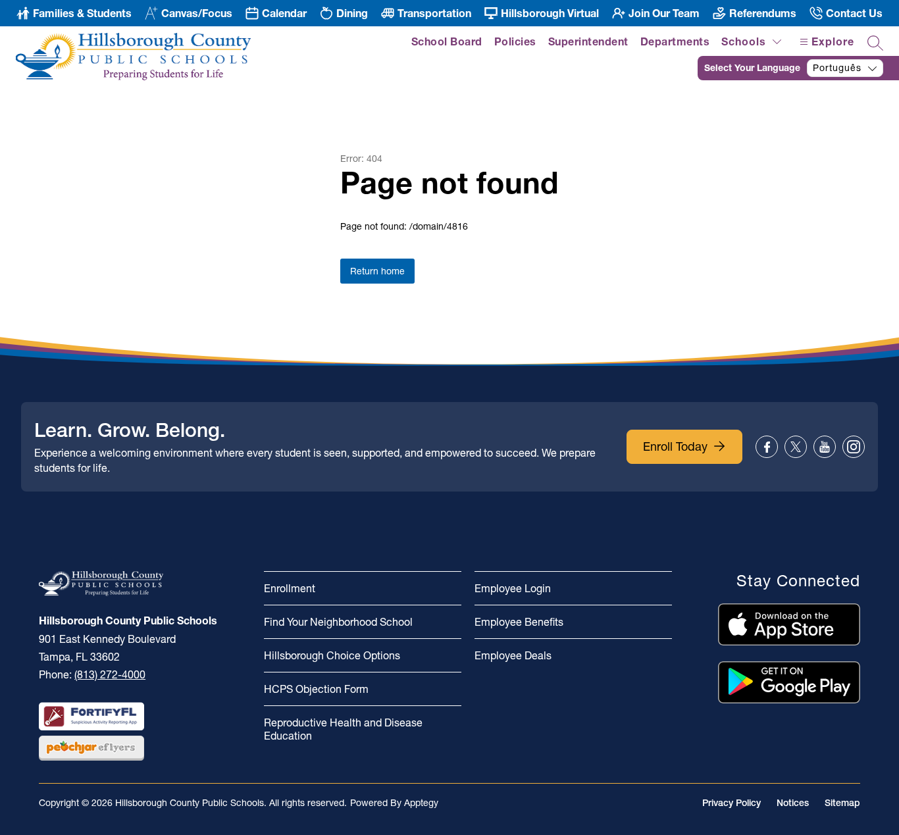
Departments (675, 41)
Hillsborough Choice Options (332, 655)
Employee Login (513, 588)
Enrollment (289, 588)
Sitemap (842, 803)
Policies (515, 41)
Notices (793, 803)
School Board (446, 41)
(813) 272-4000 (109, 674)
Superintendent (588, 41)
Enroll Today (675, 446)
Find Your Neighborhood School (338, 621)
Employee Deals (513, 655)
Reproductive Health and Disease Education (343, 729)
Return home (377, 271)
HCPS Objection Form (316, 689)
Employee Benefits (519, 621)
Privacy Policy (731, 803)
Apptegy (421, 803)
